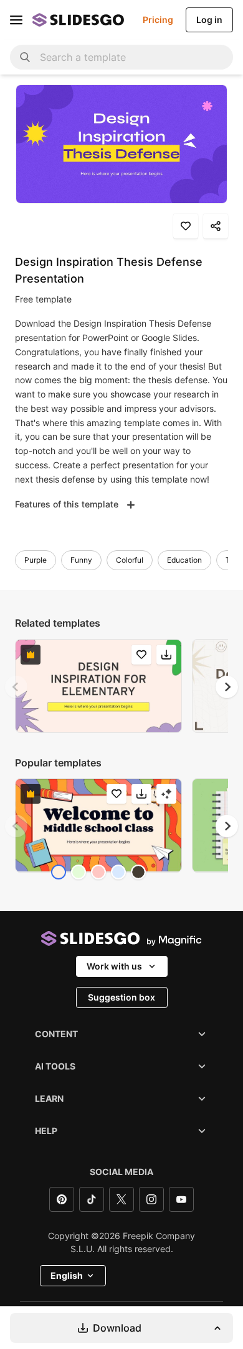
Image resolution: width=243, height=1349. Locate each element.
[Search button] (25, 57)
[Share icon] (215, 226)
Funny (81, 560)
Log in (209, 19)
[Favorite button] (185, 226)
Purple (35, 560)
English (66, 1275)
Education (184, 560)
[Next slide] (227, 687)
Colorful (129, 560)
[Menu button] (16, 20)
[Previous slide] (16, 687)
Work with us (114, 966)
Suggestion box (121, 997)
